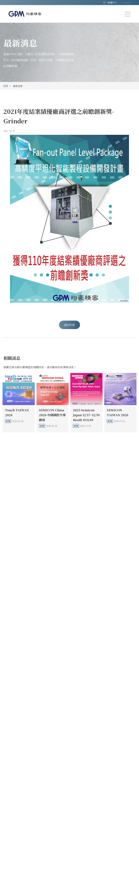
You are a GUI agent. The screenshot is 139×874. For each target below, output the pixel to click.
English (127, 2)
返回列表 (69, 325)
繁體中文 (112, 2)
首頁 (5, 86)
